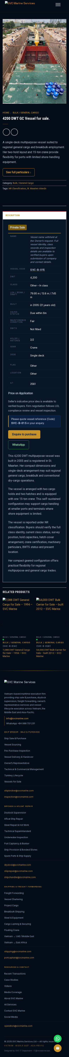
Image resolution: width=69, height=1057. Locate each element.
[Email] (58, 1048)
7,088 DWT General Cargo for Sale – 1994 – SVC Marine (16, 652)
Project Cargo (11, 905)
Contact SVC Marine (14, 1010)
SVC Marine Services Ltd (24, 1041)
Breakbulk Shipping (14, 911)
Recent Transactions (15, 973)
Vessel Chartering (13, 899)
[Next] (66, 631)
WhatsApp (18, 444)
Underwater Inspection (16, 837)
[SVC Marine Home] (23, 6)
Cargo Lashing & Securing (17, 924)
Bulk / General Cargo (26, 112)
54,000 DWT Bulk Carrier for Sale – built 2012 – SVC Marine (51, 652)
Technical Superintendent (17, 831)
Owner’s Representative (16, 763)
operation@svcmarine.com (18, 1026)
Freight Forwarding (14, 893)
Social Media (11, 1017)
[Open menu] (58, 4)
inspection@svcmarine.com (18, 796)
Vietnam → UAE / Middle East (19, 936)
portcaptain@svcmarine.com (19, 957)
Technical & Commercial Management (24, 769)
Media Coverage (13, 992)
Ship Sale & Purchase (15, 738)
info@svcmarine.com (17, 718)
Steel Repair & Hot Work (16, 825)
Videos (8, 986)
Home (6, 112)
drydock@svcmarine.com (17, 865)
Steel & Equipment (13, 917)
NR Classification (17, 188)
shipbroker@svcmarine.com (19, 790)
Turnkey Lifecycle (13, 775)
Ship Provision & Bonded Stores (20, 849)
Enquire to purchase (24, 434)
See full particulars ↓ (18, 172)
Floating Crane (11, 930)
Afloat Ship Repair (13, 818)
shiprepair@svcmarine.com (18, 871)
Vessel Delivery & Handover (18, 757)
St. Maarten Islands (36, 188)
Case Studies (11, 980)
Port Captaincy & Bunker (16, 843)
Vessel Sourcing (12, 744)
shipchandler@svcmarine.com (20, 877)
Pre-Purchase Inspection (17, 750)
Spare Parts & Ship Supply (17, 856)
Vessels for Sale (12, 781)
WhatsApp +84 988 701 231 (20, 723)
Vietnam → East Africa (15, 942)
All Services (10, 1004)
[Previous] (2, 631)
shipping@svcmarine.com (17, 951)
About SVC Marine (13, 998)
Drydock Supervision (15, 812)
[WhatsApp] (58, 1039)
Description (12, 215)
